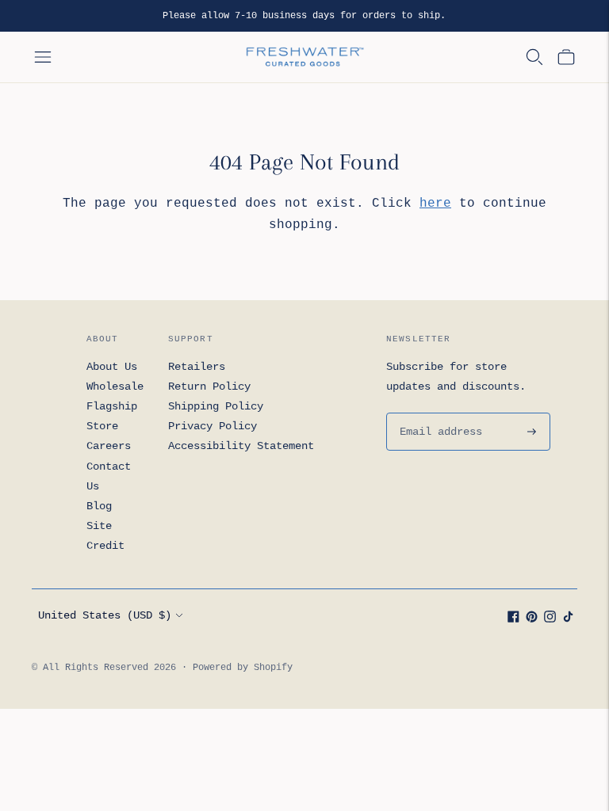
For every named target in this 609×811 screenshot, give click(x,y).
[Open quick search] (534, 57)
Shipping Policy (215, 406)
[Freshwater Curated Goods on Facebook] (513, 619)
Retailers (196, 366)
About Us (111, 366)
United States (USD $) (104, 615)
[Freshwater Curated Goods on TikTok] (568, 619)
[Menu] (43, 57)
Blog (99, 506)
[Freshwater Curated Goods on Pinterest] (532, 619)
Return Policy (209, 386)
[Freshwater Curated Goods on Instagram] (550, 619)
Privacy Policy (212, 426)
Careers (108, 446)
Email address (438, 412)
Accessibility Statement (241, 446)
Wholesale (115, 386)
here (435, 203)
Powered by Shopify (243, 667)
